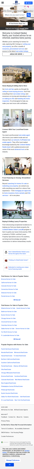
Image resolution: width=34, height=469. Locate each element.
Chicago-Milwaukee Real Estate (10, 373)
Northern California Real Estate (10, 359)
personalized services (17, 49)
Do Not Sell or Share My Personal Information (16, 425)
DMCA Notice (5, 432)
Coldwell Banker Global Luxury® (13, 229)
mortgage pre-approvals (23, 191)
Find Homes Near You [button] (17, 23)
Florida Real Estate (6, 366)
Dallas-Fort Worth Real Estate (10, 396)
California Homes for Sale (9, 282)
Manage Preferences (13, 460)
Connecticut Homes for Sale (9, 289)
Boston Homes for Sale (8, 315)
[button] (28, 3)
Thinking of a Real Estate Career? (18, 260)
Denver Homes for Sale (22, 328)
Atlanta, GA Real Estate (20, 366)
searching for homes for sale (17, 183)
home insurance (9, 193)
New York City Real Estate (22, 400)
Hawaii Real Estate (6, 356)
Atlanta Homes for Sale (8, 308)
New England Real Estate (8, 383)
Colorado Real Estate (7, 379)
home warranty (20, 193)
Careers (26, 417)
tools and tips (9, 89)
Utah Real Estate (25, 396)
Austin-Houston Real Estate (9, 393)
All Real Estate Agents (21, 410)
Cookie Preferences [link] (7, 436)
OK (9, 464)
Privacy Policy (5, 421)
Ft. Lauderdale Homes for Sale (10, 335)
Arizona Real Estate (7, 376)
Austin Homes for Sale (23, 308)
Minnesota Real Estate (21, 352)
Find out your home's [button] (17, 28)
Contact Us (11, 417)
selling (4, 91)
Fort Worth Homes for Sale (9, 332)
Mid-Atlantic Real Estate (22, 379)
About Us (19, 417)
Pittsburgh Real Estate (8, 390)
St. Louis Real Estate (7, 400)
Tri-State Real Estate (20, 356)
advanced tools (20, 149)
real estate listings (22, 51)
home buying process (16, 91)
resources (5, 49)
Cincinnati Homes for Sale (9, 322)
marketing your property (10, 186)
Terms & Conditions (7, 428)
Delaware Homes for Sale (8, 292)
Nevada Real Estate (7, 352)
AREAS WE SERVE (16, 54)
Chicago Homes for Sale (8, 318)
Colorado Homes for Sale (8, 286)
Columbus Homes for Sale (9, 325)
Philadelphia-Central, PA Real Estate (12, 386)
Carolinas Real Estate (20, 376)
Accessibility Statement (22, 428)
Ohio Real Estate (6, 369)
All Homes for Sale (7, 410)
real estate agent (24, 135)
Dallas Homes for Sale (7, 328)
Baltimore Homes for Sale (9, 311)
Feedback (4, 417)
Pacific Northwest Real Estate (10, 349)
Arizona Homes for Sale (8, 279)
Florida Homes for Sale (8, 296)
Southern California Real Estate (10, 362)
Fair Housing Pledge (17, 432)
